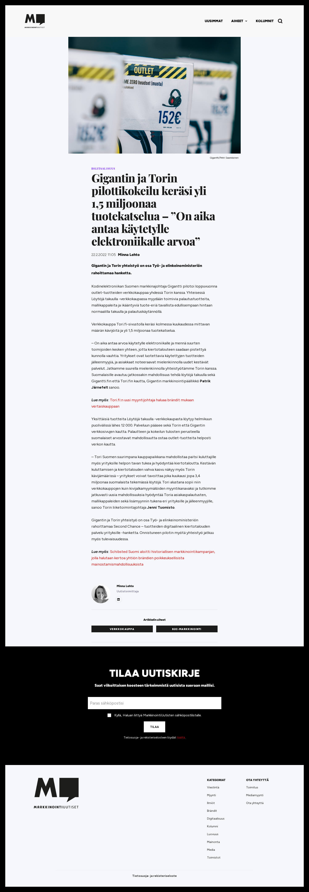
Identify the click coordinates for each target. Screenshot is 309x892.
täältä (181, 737)
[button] (239, 21)
